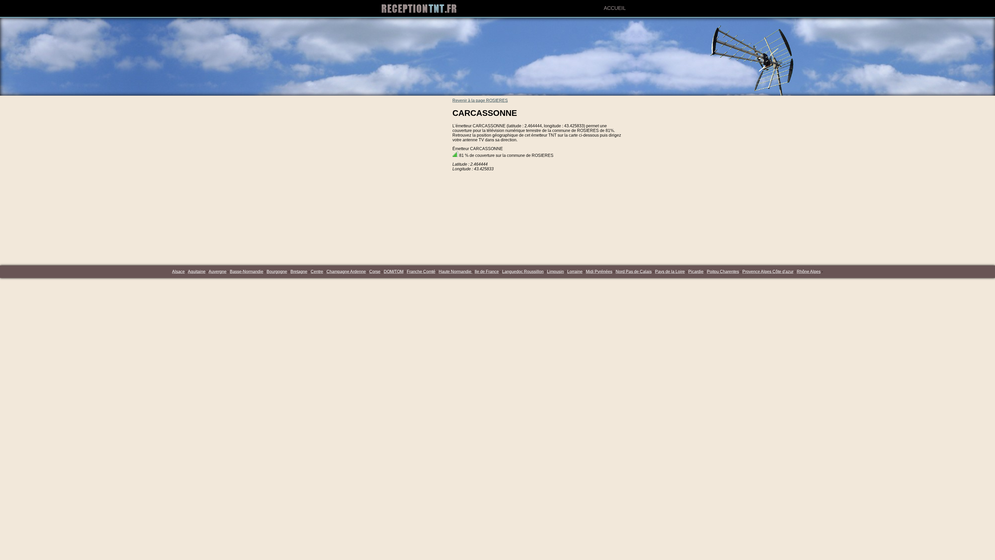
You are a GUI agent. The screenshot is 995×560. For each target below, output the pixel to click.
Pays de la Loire (670, 271)
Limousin (555, 271)
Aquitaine (196, 271)
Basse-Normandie (246, 271)
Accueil (615, 8)
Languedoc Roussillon (523, 271)
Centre (317, 271)
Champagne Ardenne (346, 271)
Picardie (695, 271)
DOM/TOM (393, 271)
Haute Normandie (455, 271)
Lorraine (574, 271)
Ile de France (487, 271)
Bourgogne (277, 271)
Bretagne (298, 271)
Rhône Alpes (809, 271)
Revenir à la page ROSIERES (480, 100)
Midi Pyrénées (599, 271)
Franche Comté (421, 271)
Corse (374, 271)
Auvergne (217, 271)
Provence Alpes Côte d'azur (767, 271)
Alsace (178, 271)
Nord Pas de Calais (634, 271)
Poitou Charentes (723, 271)
